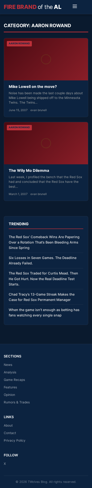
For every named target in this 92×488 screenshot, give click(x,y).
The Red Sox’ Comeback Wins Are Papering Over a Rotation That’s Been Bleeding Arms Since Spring (44, 242)
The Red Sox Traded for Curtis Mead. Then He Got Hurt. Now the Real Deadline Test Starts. (43, 278)
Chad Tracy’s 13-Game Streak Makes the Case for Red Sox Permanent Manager (42, 297)
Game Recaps (14, 380)
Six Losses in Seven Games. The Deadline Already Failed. (42, 260)
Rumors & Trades (17, 402)
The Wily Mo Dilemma (29, 170)
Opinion (9, 395)
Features (10, 387)
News (8, 365)
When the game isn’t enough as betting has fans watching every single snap (44, 312)
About (8, 425)
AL (32, 7)
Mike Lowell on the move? (33, 86)
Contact (10, 433)
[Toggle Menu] (75, 7)
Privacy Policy (14, 440)
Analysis (10, 372)
